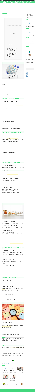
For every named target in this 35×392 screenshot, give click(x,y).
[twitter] (12, 360)
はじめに (7, 20)
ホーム (4, 1)
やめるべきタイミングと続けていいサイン (11, 55)
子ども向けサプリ (27, 2)
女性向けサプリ (19, 2)
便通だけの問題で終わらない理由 (10, 49)
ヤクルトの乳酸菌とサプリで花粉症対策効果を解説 (20, 371)
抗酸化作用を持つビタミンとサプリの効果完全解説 (5, 378)
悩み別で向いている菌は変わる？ (12, 33)
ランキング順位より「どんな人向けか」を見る (11, 44)
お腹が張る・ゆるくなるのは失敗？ (10, 54)
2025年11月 (27, 76)
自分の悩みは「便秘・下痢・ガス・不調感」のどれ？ (12, 32)
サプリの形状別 (8, 2)
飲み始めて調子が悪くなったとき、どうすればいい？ (12, 53)
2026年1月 (27, 74)
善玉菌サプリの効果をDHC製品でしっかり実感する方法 (13, 371)
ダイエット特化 (15, 2)
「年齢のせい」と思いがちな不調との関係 (11, 50)
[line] (13, 360)
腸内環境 (9, 363)
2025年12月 (27, 75)
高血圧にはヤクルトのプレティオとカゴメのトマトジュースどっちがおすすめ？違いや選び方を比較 (30, 26)
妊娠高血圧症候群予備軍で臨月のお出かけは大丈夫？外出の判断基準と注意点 (30, 44)
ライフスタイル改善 (31, 2)
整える (7, 363)
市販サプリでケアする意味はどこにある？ (11, 51)
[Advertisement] (17, 7)
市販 (6, 363)
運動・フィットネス (19, 1)
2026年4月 (27, 71)
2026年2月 (27, 73)
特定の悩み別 (27, 1)
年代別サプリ (23, 1)
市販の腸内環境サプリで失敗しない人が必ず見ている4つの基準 (13, 31)
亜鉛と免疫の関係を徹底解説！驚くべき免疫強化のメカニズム (13, 379)
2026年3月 (27, 72)
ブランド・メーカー (4, 2)
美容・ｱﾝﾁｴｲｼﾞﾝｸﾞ (11, 1)
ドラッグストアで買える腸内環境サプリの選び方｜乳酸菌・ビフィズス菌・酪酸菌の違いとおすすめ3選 (5, 371)
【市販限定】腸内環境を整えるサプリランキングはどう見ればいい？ (13, 43)
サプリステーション (17, 391)
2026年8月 (27, 70)
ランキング (5, 363)
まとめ (7, 58)
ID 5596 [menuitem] (2, 0)
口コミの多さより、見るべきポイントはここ (11, 45)
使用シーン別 (12, 2)
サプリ (3, 363)
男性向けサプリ (23, 2)
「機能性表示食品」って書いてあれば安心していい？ (12, 39)
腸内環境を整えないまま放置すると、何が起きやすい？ (12, 48)
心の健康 (15, 1)
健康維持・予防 (8, 1)
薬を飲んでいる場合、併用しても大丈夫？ (11, 56)
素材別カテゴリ (31, 1)
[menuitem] (0, 0)
